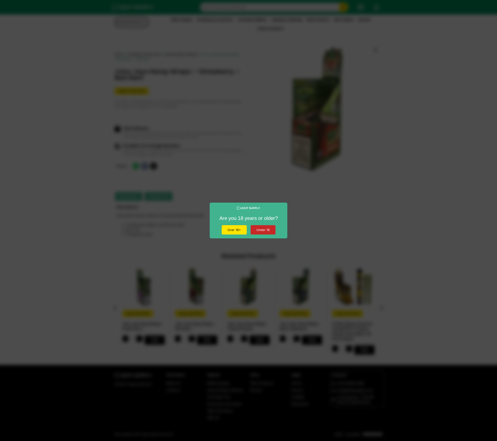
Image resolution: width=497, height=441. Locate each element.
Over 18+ (234, 230)
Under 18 (263, 230)
